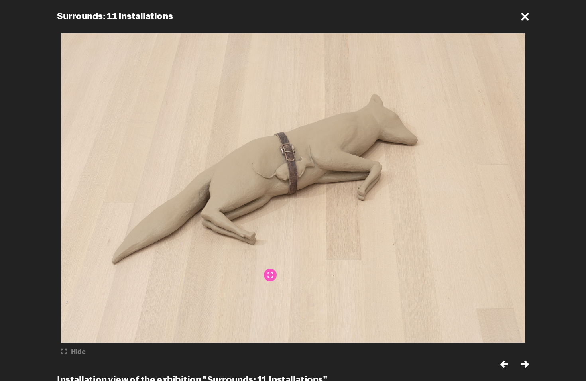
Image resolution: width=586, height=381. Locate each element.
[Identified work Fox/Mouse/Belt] (270, 275)
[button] (525, 17)
